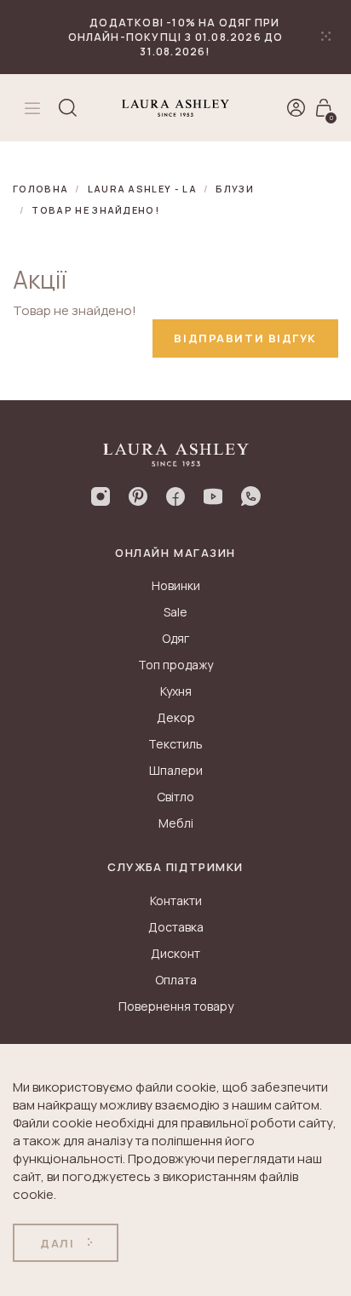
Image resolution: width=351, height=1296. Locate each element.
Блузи (235, 188)
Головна (40, 188)
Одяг (175, 638)
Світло (175, 796)
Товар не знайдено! (95, 210)
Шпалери (176, 770)
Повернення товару (175, 1006)
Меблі (175, 823)
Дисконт (175, 953)
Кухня (176, 691)
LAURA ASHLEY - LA (142, 188)
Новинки (176, 585)
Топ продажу (175, 665)
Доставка (176, 927)
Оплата (176, 980)
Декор (176, 717)
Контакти (176, 900)
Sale (175, 612)
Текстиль (175, 744)
